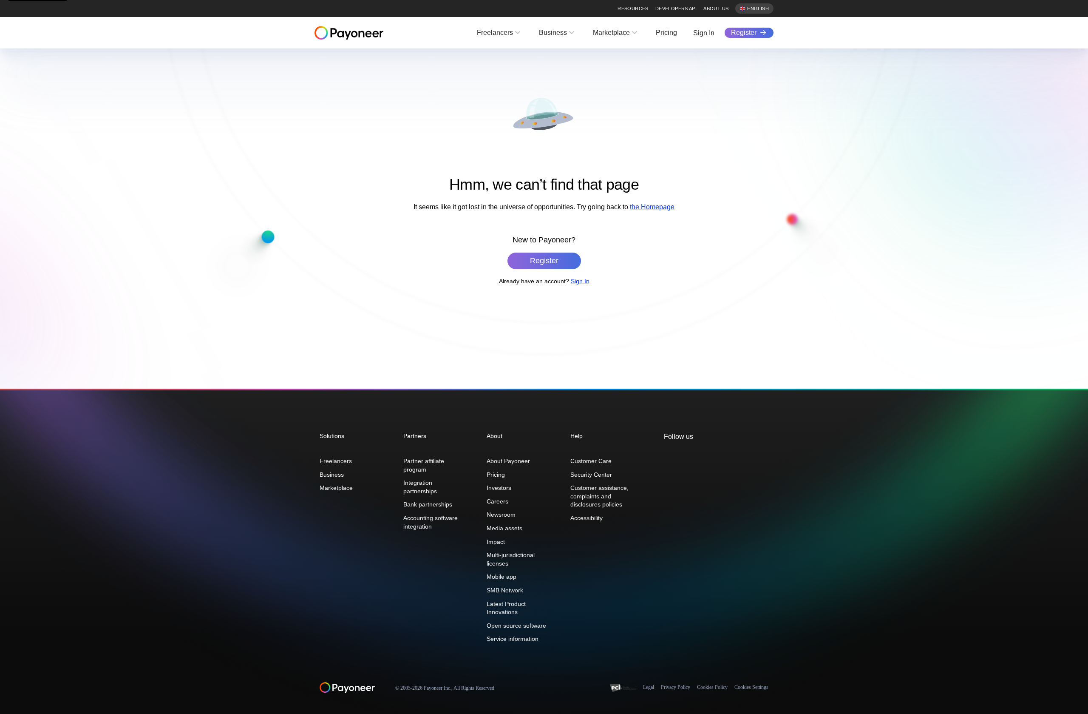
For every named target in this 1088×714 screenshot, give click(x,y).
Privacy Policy (675, 687)
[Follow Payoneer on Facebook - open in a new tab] (681, 455)
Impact (496, 541)
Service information (512, 638)
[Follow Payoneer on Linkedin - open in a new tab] (695, 455)
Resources (633, 8)
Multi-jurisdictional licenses (511, 559)
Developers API (676, 8)
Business (553, 32)
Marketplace (611, 32)
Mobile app (501, 576)
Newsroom (501, 514)
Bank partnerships (427, 504)
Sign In (703, 33)
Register (743, 32)
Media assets (504, 528)
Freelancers (495, 32)
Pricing (666, 32)
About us (715, 8)
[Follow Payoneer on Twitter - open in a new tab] (668, 455)
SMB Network (505, 590)
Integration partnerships (420, 487)
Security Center (591, 474)
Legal (648, 687)
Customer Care (591, 461)
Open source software (516, 625)
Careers (497, 501)
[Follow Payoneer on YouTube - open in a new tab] (709, 455)
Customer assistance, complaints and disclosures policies (599, 496)
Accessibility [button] (586, 518)
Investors (499, 487)
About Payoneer (508, 461)
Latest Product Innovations (506, 608)
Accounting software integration (430, 522)
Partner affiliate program (423, 465)
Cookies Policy (712, 687)
